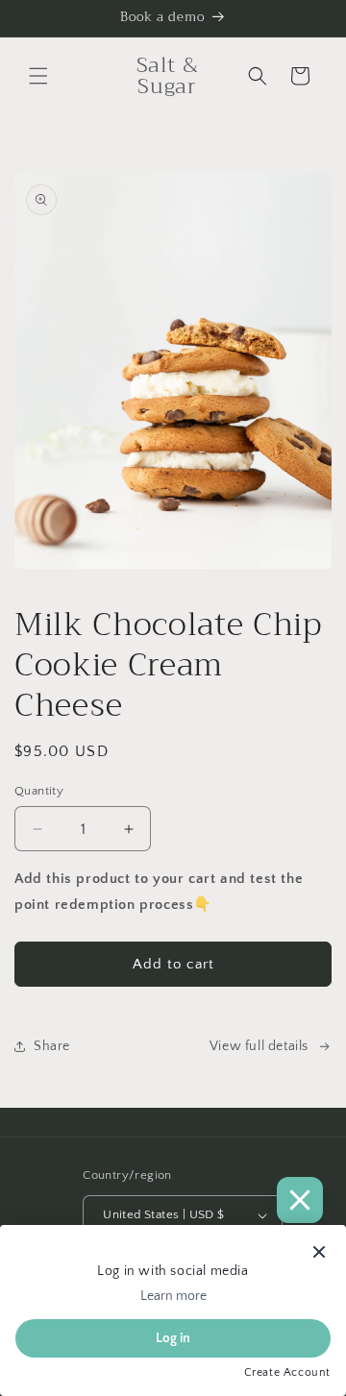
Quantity (38, 790)
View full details (259, 1046)
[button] (38, 76)
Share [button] (52, 1046)
